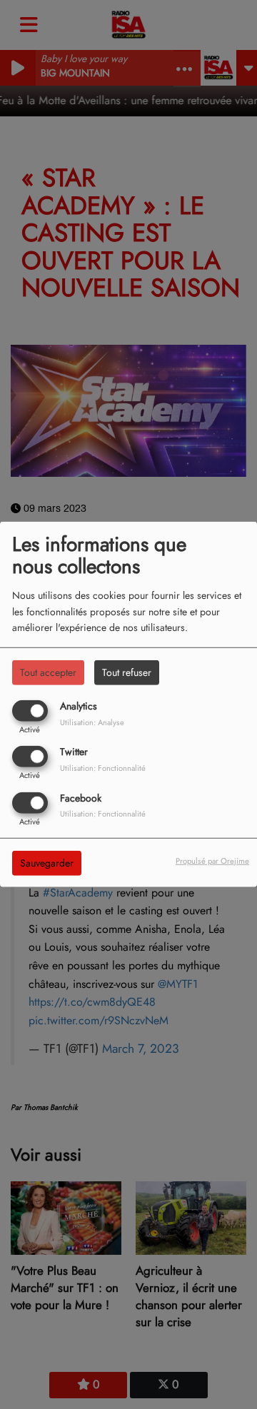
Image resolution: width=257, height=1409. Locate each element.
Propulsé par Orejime (212, 860)
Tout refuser (126, 672)
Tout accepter (48, 672)
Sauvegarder (47, 862)
